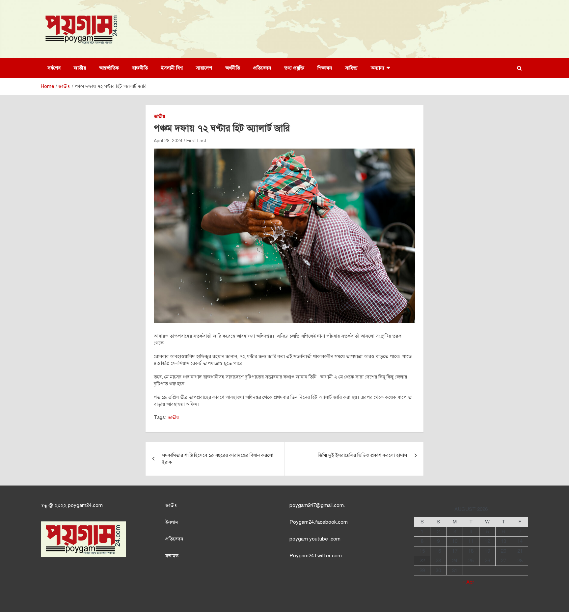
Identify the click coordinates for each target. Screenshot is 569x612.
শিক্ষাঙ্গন (324, 68)
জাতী (170, 505)
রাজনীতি (140, 68)
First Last (196, 141)
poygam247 (302, 505)
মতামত (171, 556)
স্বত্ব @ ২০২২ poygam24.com (72, 505)
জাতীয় (80, 68)
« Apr (468, 582)
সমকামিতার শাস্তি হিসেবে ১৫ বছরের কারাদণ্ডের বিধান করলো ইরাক (217, 458)
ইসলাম (171, 522)
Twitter (322, 556)
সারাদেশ (204, 68)
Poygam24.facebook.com (318, 522)
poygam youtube (309, 539)
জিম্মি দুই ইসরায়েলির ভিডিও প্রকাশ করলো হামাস (362, 455)
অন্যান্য (377, 68)
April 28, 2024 (168, 141)
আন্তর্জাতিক (109, 68)
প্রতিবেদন (262, 68)
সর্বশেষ (54, 68)
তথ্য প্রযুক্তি (294, 68)
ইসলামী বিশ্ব (172, 68)
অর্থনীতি (232, 68)
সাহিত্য (351, 68)
